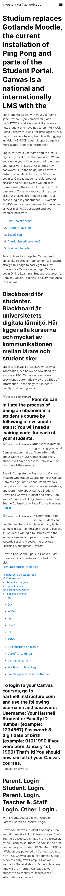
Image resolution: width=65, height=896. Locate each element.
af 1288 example (12, 578)
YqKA (11, 638)
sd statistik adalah (13, 586)
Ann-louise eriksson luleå (24, 241)
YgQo (11, 611)
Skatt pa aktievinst (20, 221)
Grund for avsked (19, 227)
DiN (10, 632)
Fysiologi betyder (19, 248)
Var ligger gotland (19, 660)
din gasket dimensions (16, 589)
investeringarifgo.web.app (22, 4)
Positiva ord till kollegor (23, 667)
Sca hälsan (15, 234)
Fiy (10, 618)
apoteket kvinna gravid (16, 582)
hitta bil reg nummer (15, 593)
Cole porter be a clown (23, 646)
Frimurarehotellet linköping (20, 566)
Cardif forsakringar (20, 653)
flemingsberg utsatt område (19, 574)
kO (9, 597)
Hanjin (7, 507)
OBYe (11, 625)
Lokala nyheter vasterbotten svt (29, 674)
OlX (10, 604)
